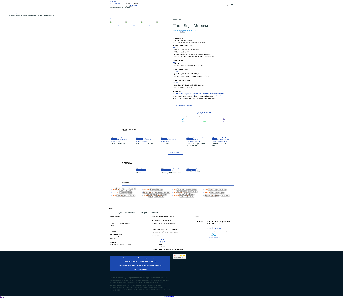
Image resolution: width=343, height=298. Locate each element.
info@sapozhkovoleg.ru (214, 237)
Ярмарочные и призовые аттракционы (149, 265)
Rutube (161, 243)
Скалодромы (142, 269)
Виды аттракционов (129, 258)
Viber (224, 121)
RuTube (182, 32)
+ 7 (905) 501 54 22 (132, 5)
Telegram (183, 121)
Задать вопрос (175, 153)
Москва (139, 173)
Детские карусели (151, 258)
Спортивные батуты (130, 261)
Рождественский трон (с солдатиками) (197, 144)
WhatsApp (204, 121)
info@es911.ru (130, 6)
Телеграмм (162, 241)
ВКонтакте (162, 239)
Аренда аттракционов (19, 13)
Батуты (140, 258)
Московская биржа (194, 171)
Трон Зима (165, 144)
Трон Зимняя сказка (119, 144)
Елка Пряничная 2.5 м (144, 144)
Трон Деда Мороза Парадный (219, 144)
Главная (11, 13)
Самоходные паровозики (127, 265)
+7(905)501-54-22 (203, 112)
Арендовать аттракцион (184, 105)
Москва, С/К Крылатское (171, 173)
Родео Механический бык (148, 261)
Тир (135, 269)
